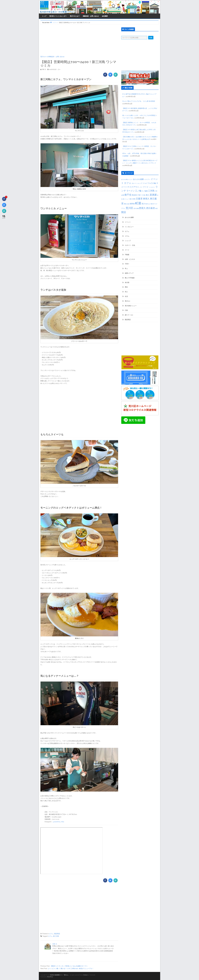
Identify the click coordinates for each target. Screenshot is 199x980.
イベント (128, 222)
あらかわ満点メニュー (127, 179)
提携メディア (129, 273)
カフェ (51, 933)
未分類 (127, 282)
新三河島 (56, 936)
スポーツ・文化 (130, 245)
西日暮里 (150, 208)
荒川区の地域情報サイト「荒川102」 (59, 975)
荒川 (143, 204)
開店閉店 (57, 933)
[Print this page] (115, 76)
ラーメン (130, 190)
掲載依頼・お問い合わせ (91, 16)
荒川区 (129, 207)
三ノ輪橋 (145, 191)
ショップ (139, 183)
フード (145, 187)
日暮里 (139, 198)
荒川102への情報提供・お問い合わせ (52, 56)
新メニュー (126, 199)
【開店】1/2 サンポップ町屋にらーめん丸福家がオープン (69, 966)
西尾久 (142, 208)
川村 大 (54, 944)
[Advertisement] (79, 40)
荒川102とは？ (75, 16)
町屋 (138, 203)
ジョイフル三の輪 (149, 183)
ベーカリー (152, 187)
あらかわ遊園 (138, 179)
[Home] (51, 22)
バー (141, 187)
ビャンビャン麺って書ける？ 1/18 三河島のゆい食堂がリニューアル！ (71, 968)
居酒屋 (153, 194)
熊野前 (132, 204)
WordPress (50, 977)
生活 (126, 296)
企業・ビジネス (130, 259)
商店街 (134, 195)
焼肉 (128, 204)
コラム (127, 236)
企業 (122, 195)
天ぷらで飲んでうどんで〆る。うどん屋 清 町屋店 (138, 101)
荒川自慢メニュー (131, 306)
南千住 (128, 194)
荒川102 (147, 204)
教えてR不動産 (130, 278)
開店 (123, 212)
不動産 (127, 254)
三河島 (151, 190)
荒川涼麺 (136, 208)
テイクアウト (133, 187)
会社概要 (105, 16)
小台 (143, 195)
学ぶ (126, 268)
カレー (134, 183)
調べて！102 (129, 315)
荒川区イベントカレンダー (58, 16)
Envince (85, 975)
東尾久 (146, 198)
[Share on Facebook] (105, 76)
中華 (156, 191)
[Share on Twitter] (110, 76)
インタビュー (129, 227)
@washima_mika (58, 822)
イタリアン (147, 179)
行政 (126, 310)
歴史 (125, 204)
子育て (139, 195)
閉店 (156, 208)
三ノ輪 (138, 191)
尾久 (147, 195)
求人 (126, 292)
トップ (44, 16)
